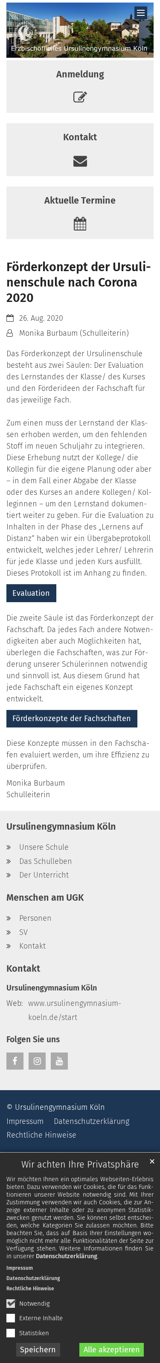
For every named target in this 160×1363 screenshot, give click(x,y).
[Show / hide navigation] (140, 12)
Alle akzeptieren (112, 1349)
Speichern (38, 1349)
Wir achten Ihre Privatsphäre (80, 1164)
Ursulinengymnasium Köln (61, 826)
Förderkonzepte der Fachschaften (71, 718)
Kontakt (23, 968)
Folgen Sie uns (33, 1039)
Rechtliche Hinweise (30, 1289)
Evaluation (31, 593)
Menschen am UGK (45, 897)
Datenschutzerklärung (66, 1256)
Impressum (19, 1268)
